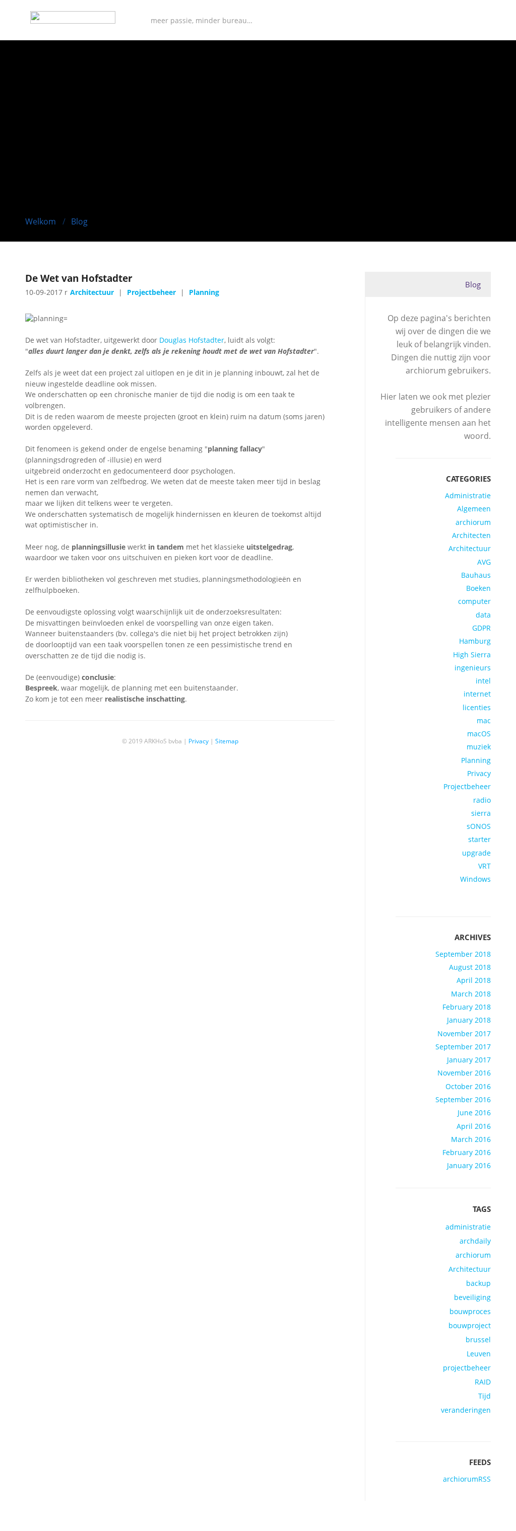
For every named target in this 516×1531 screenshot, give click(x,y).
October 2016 (468, 1086)
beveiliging (472, 1297)
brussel (478, 1339)
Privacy (479, 773)
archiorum (473, 522)
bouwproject (469, 1325)
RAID (483, 1382)
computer (474, 601)
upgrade (476, 853)
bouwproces (470, 1311)
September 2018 (463, 954)
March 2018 (471, 994)
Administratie (468, 495)
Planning (476, 760)
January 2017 (469, 1059)
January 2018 (469, 1020)
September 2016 (463, 1099)
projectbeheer (467, 1367)
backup (478, 1283)
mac (484, 720)
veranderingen (466, 1410)
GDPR (481, 628)
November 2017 (464, 1033)
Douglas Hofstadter (191, 340)
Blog (79, 221)
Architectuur (469, 548)
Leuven (479, 1353)
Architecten (471, 535)
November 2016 (464, 1073)
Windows (475, 879)
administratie (468, 1227)
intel (483, 680)
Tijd (484, 1396)
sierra (481, 813)
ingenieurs (473, 667)
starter (479, 839)
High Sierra (472, 654)
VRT (484, 866)
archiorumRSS (467, 1479)
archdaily (475, 1241)
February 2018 (466, 1007)
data (483, 615)
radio (482, 800)
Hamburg (475, 641)
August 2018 (470, 967)
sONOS (479, 826)
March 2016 (471, 1139)
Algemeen (474, 508)
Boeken (478, 588)
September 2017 (463, 1046)
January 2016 (469, 1165)
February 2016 (466, 1152)
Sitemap (226, 741)
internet (477, 694)
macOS (479, 733)
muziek (479, 746)
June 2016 (474, 1112)
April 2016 (474, 1126)
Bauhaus (476, 575)
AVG (484, 562)
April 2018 (474, 980)
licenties (477, 707)
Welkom (40, 221)
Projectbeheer (467, 786)
